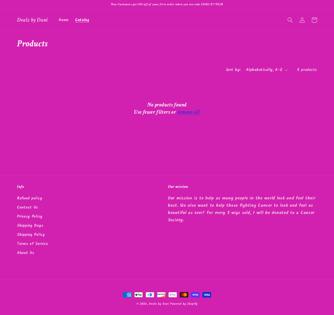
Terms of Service (32, 244)
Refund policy (29, 198)
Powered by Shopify (183, 304)
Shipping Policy (31, 235)
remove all (188, 112)
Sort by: (233, 70)
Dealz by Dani (159, 304)
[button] (290, 20)
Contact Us (27, 207)
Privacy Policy (29, 217)
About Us (25, 253)
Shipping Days (30, 226)
